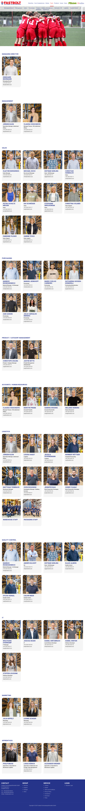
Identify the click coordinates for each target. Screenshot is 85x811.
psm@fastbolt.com (7, 211)
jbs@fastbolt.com (48, 492)
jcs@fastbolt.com (28, 321)
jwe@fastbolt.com (28, 368)
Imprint (46, 787)
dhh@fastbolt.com (48, 646)
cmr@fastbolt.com (28, 601)
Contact (46, 785)
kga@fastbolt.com (69, 288)
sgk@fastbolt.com (48, 211)
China (25, 791)
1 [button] (41, 44)
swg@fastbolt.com (48, 413)
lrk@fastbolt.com (28, 771)
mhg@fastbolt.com (69, 413)
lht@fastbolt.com (28, 460)
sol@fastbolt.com (7, 601)
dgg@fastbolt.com (48, 176)
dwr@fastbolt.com (69, 646)
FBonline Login (69, 785)
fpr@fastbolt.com (7, 241)
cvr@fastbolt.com (69, 209)
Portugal (26, 789)
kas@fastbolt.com (69, 568)
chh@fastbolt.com (69, 178)
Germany (26, 785)
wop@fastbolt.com (7, 648)
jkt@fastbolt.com (7, 724)
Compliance (47, 793)
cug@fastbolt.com (7, 366)
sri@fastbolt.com (28, 494)
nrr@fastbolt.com (69, 460)
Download (47, 795)
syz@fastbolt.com (69, 492)
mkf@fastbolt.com (28, 286)
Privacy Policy (48, 791)
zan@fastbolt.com (7, 319)
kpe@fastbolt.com (28, 413)
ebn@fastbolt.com (7, 84)
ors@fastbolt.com (7, 176)
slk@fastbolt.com (7, 679)
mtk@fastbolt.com (7, 492)
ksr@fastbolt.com (28, 209)
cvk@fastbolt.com (28, 131)
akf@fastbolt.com (28, 568)
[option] (42, 26)
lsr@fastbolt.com (28, 724)
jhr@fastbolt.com (28, 646)
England (25, 787)
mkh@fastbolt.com (28, 176)
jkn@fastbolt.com (7, 131)
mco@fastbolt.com (48, 288)
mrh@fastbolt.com (7, 288)
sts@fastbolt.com (28, 241)
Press (46, 797)
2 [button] (43, 44)
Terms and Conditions (50, 789)
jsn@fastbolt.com (48, 462)
